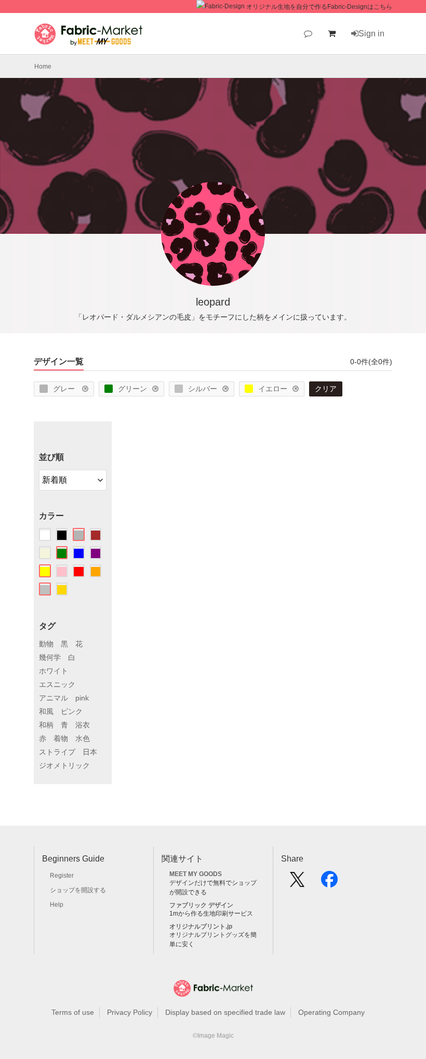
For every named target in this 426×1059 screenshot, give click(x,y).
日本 (90, 752)
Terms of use (72, 1012)
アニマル (53, 698)
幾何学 (50, 657)
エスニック (57, 684)
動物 (46, 644)
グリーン (132, 389)
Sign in (371, 33)
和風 (46, 711)
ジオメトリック (64, 765)
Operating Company (331, 1012)
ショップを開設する (78, 890)
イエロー (272, 389)
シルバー (202, 389)
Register (62, 875)
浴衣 (82, 725)
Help (56, 904)
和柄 (46, 725)
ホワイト (53, 671)
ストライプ (57, 752)
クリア (326, 389)
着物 (61, 738)
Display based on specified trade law (225, 1012)
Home (42, 66)
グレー (65, 389)
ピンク (72, 711)
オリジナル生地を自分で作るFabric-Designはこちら (319, 6)
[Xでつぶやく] (297, 882)
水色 (82, 738)
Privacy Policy (129, 1012)
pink (82, 698)
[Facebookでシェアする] (329, 882)
